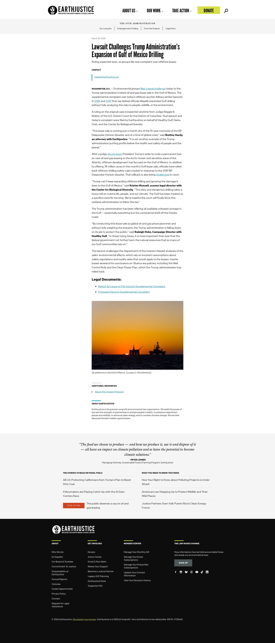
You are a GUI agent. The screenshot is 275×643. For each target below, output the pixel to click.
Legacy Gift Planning (98, 576)
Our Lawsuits (105, 28)
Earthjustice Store (97, 581)
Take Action (180, 10)
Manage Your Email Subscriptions (133, 558)
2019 (108, 101)
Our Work (154, 10)
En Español (57, 556)
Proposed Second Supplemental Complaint (124, 291)
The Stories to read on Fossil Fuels (82, 472)
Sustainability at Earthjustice (60, 573)
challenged (162, 174)
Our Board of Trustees (62, 561)
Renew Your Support (98, 566)
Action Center (95, 556)
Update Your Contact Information (134, 574)
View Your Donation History (137, 580)
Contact (56, 598)
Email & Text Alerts (97, 561)
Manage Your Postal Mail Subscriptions (136, 566)
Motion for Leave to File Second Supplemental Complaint (131, 286)
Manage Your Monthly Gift (136, 552)
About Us (128, 10)
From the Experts (152, 28)
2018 (97, 101)
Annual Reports (59, 579)
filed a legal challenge (153, 88)
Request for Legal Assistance (60, 605)
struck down (114, 153)
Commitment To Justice (64, 566)
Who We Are (57, 552)
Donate (209, 10)
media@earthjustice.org (106, 76)
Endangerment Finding (127, 28)
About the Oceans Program (109, 391)
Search (225, 10)
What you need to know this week (160, 472)
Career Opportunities (62, 588)
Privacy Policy (59, 593)
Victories (56, 584)
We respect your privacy (84, 619)
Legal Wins (170, 28)
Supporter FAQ (95, 585)
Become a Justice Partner (100, 571)
